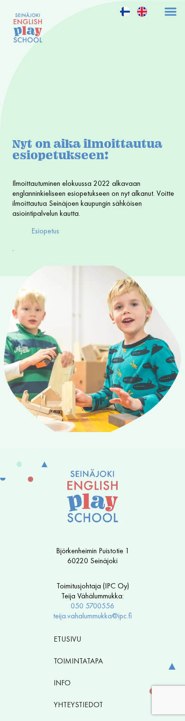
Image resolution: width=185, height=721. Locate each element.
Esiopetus (45, 231)
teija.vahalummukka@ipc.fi (92, 616)
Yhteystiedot (78, 705)
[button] (171, 11)
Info (62, 683)
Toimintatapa (78, 661)
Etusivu (67, 639)
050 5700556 (92, 606)
